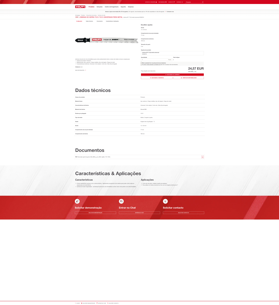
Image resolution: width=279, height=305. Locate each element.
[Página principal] (80, 7)
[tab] (79, 21)
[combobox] (194, 2)
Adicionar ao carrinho (173, 74)
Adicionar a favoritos (158, 77)
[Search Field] (202, 2)
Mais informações (79, 70)
